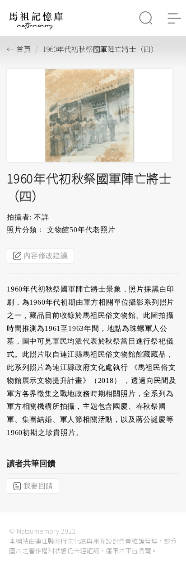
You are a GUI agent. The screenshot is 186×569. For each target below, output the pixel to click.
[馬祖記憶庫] (36, 27)
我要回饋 (38, 486)
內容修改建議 (45, 255)
